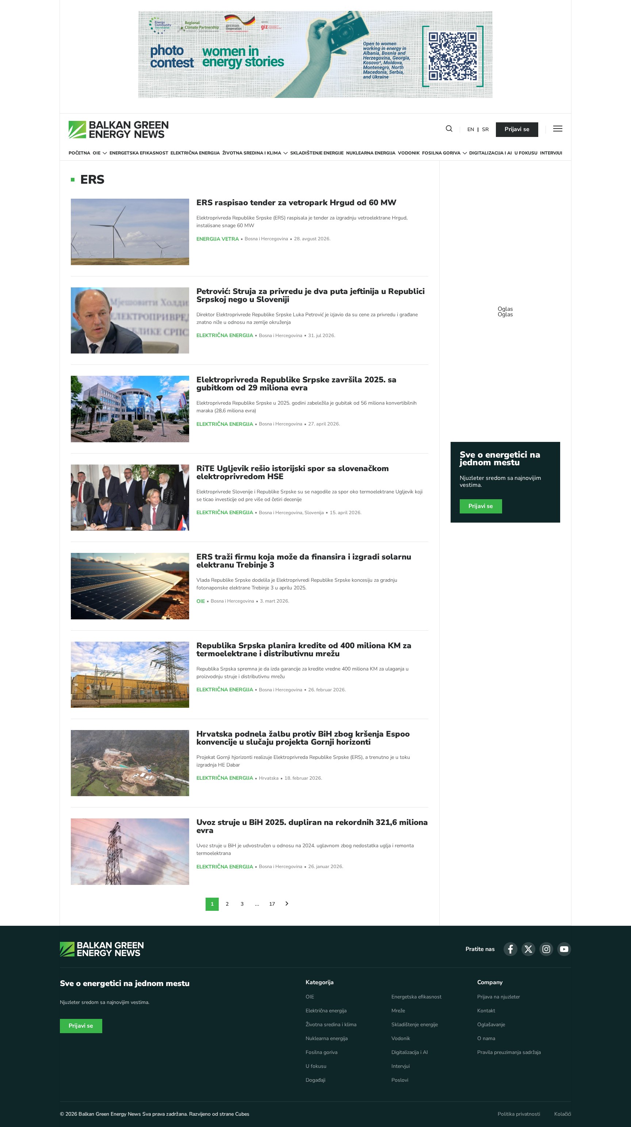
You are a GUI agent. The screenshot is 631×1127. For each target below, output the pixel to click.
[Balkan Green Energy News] (118, 129)
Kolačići (562, 1114)
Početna (79, 153)
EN (470, 130)
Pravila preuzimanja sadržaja (509, 1052)
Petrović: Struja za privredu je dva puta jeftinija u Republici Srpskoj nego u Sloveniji (310, 295)
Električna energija (195, 153)
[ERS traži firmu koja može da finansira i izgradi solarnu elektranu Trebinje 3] (130, 586)
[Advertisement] (505, 308)
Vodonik (409, 153)
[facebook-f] (510, 949)
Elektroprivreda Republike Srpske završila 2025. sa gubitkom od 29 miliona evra (296, 384)
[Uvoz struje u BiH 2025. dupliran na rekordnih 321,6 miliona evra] (130, 851)
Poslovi (399, 1080)
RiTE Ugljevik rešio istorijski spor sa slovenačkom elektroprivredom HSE (292, 473)
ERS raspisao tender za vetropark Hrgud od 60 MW (296, 203)
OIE (96, 153)
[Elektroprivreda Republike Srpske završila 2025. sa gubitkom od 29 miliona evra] (130, 409)
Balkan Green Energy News (110, 1114)
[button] (449, 130)
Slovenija (314, 513)
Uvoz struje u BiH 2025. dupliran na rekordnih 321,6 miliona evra (312, 826)
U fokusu (526, 153)
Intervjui (551, 153)
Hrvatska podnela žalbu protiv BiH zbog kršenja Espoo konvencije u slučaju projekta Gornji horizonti (303, 738)
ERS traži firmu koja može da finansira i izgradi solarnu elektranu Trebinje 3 (303, 561)
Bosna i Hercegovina (266, 239)
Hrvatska (269, 778)
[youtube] (564, 949)
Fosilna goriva (441, 153)
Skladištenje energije (317, 153)
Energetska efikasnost (139, 153)
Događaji (315, 1080)
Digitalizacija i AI (490, 153)
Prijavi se (517, 129)
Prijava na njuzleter (498, 997)
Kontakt (486, 1011)
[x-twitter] (528, 949)
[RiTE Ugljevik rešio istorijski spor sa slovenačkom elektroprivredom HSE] (130, 498)
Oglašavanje (491, 1025)
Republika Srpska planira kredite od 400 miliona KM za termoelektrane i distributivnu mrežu (304, 650)
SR (485, 130)
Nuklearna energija (370, 153)
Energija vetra (217, 239)
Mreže (398, 1011)
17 (272, 904)
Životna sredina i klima (251, 153)
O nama (486, 1039)
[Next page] (287, 904)
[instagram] (546, 949)
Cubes (242, 1114)
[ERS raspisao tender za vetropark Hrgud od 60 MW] (130, 232)
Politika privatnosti (519, 1114)
